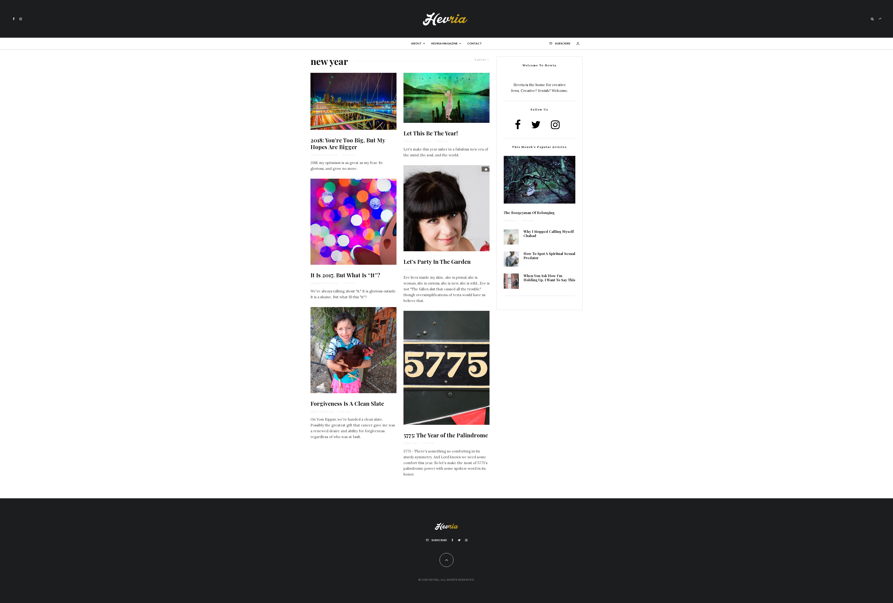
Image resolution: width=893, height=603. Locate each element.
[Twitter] (459, 540)
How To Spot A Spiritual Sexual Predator (549, 255)
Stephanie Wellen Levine (324, 155)
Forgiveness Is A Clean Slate (347, 403)
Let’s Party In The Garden (437, 261)
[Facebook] (13, 18)
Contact (474, 43)
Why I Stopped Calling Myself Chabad (548, 233)
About (416, 43)
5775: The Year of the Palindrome (445, 435)
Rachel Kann (410, 269)
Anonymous (510, 220)
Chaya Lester (410, 443)
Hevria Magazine (444, 43)
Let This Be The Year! (430, 133)
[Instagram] (20, 18)
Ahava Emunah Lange (322, 411)
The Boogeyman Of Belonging (529, 213)
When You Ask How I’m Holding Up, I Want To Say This (549, 278)
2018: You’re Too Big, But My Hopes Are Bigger (347, 143)
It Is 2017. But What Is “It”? (345, 275)
